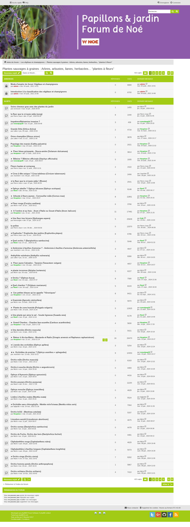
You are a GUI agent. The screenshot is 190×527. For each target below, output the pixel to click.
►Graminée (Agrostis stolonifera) (26, 300)
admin (16, 86)
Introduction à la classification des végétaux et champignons (39, 92)
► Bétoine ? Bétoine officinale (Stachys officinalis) (34, 159)
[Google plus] (158, 514)
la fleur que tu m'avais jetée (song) (26, 114)
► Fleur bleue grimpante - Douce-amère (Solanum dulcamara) (39, 151)
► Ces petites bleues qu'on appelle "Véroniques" (33, 293)
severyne (17, 109)
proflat (17, 517)
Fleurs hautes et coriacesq (23, 166)
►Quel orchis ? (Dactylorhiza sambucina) (30, 241)
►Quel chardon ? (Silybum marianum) (28, 285)
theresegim (18, 220)
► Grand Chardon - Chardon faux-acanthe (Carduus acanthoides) (40, 322)
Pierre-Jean (18, 116)
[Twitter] (152, 514)
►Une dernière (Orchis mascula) (26, 330)
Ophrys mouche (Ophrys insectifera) (27, 389)
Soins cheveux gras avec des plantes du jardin (32, 107)
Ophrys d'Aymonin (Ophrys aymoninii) (28, 375)
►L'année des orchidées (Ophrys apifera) (30, 345)
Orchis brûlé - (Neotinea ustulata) (26, 412)
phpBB (24, 513)
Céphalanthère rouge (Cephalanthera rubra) (30, 442)
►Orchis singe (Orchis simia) (24, 456)
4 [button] (160, 73)
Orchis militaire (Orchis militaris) (26, 471)
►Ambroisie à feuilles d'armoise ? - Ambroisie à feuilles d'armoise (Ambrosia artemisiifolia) (53, 248)
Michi (142, 106)
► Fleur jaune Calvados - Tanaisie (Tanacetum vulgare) (36, 263)
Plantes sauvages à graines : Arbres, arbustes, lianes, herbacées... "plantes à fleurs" (58, 68)
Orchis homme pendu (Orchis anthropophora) (32, 464)
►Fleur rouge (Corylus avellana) (25, 203)
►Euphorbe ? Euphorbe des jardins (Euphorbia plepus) (36, 233)
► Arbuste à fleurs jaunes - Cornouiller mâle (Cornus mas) (38, 196)
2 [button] (153, 73)
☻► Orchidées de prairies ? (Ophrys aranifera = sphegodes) (38, 352)
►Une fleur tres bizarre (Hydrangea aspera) (30, 218)
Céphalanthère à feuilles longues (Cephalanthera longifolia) (38, 449)
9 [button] (168, 73)
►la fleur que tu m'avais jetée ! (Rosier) (29, 181)
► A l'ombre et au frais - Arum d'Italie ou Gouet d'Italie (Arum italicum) (43, 211)
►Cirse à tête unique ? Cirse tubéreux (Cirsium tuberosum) (38, 174)
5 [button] (163, 73)
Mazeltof (27, 517)
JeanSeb (17, 176)
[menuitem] (25, 2)
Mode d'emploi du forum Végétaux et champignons (34, 84)
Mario (16, 310)
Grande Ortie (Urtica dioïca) (23, 129)
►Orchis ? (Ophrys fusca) (22, 278)
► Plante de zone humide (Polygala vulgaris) (31, 308)
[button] (145, 73)
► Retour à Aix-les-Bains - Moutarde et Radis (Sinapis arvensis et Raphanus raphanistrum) (52, 337)
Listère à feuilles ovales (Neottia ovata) (28, 397)
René (16, 190)
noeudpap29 (18, 123)
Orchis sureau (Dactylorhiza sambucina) (29, 427)
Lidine (16, 131)
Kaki (142, 218)
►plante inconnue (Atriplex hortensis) (28, 270)
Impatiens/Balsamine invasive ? (25, 121)
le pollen (15, 226)
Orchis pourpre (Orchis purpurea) (26, 382)
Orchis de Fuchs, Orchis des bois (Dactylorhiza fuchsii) (36, 434)
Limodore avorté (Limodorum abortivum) (29, 419)
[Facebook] (170, 514)
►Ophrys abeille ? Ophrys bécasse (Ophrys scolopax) (35, 188)
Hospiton (143, 129)
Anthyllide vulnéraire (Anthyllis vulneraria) (30, 255)
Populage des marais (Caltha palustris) (28, 144)
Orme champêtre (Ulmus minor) (25, 136)
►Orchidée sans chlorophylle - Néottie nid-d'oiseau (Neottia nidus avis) (43, 404)
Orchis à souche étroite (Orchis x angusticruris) (32, 367)
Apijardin (143, 397)
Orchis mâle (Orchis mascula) (24, 360)
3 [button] (156, 73)
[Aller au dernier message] (146, 84)
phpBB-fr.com (23, 515)
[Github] (164, 514)
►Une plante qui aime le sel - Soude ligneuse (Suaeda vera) (38, 315)
